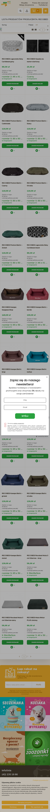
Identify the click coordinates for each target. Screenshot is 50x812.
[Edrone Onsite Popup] (25, 406)
